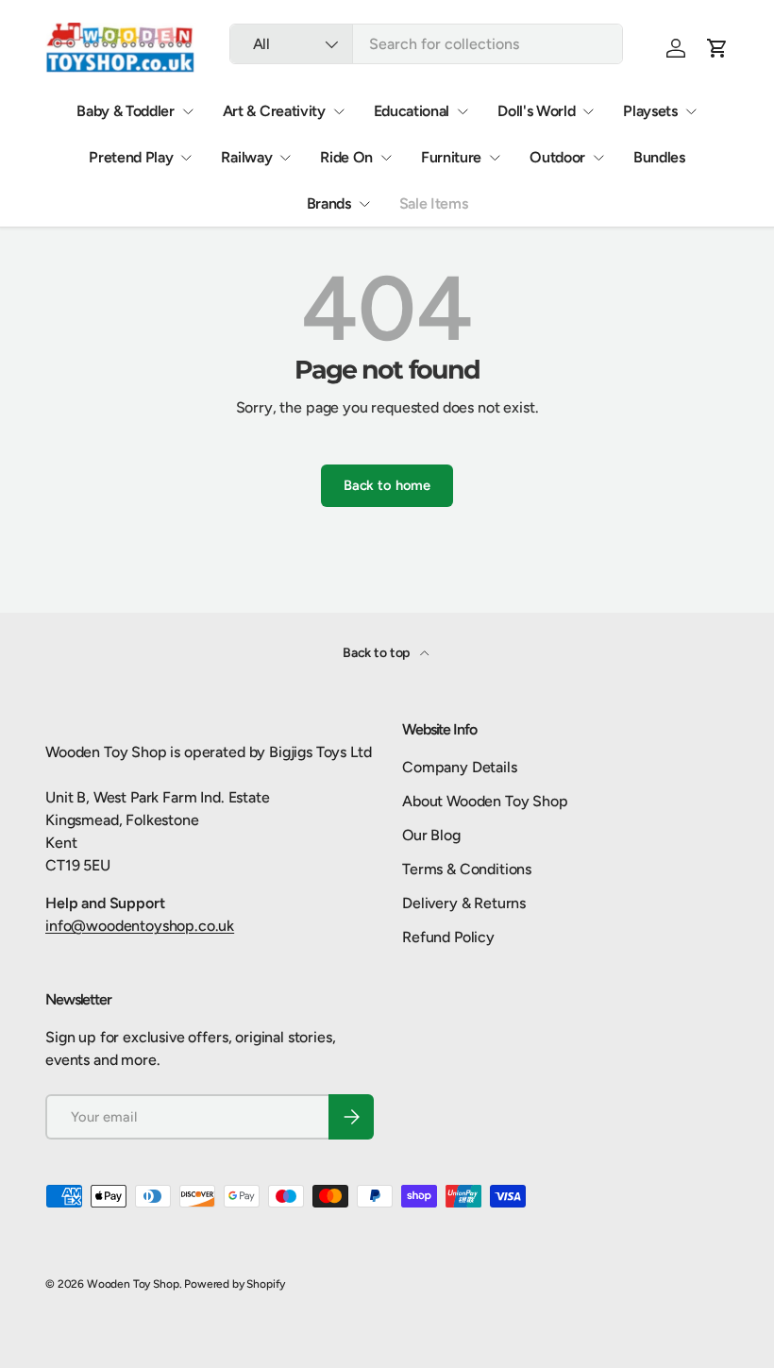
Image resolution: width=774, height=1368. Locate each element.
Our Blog (431, 835)
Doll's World (536, 111)
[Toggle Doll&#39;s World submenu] (588, 111)
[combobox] (426, 44)
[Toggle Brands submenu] (364, 204)
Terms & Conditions (466, 869)
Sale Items (433, 203)
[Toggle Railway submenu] (285, 157)
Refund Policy (448, 937)
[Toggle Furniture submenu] (494, 157)
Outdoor (557, 157)
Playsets (650, 111)
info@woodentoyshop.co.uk (139, 926)
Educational (411, 111)
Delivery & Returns (464, 903)
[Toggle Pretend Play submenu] (186, 157)
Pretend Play (131, 157)
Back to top (377, 653)
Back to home (387, 485)
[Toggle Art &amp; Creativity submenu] (339, 111)
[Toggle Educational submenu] (462, 111)
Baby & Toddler (125, 111)
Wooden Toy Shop (133, 1284)
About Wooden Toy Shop (485, 801)
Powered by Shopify (234, 1284)
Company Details (459, 767)
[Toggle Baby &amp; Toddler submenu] (188, 111)
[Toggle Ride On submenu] (386, 157)
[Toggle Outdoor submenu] (598, 157)
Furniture (451, 157)
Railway (246, 157)
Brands (329, 203)
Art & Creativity (274, 111)
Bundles (659, 157)
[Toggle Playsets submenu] (691, 111)
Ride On (346, 157)
